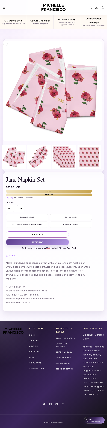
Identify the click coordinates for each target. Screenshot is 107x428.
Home (32, 335)
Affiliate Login (37, 368)
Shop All (33, 346)
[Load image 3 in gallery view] (64, 157)
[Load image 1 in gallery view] (14, 157)
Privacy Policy (63, 358)
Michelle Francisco (56, 422)
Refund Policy (63, 363)
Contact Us (35, 363)
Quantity (10, 203)
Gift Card (34, 352)
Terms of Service (65, 369)
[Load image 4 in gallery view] (89, 157)
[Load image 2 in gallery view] (39, 157)
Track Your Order (65, 338)
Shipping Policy (64, 352)
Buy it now (37, 242)
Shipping (9, 198)
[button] (4, 7)
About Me (34, 341)
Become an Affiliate (61, 345)
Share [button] (12, 256)
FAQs (31, 357)
